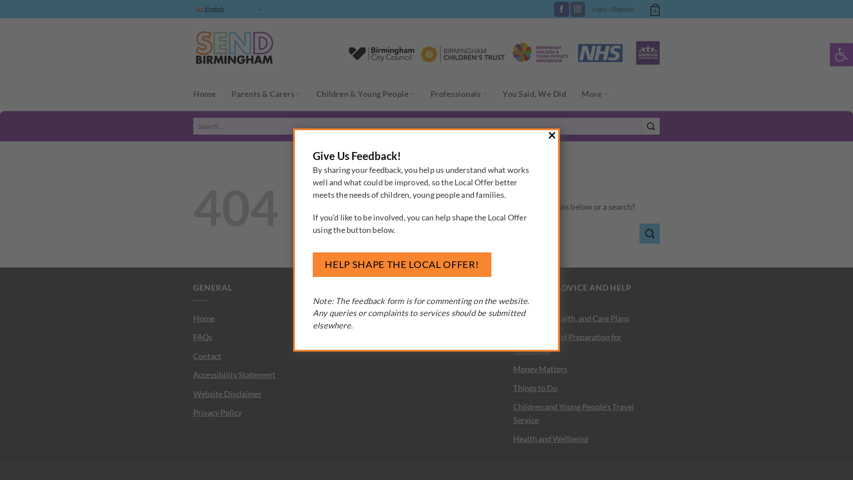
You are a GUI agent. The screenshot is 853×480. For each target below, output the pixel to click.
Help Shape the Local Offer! (402, 264)
